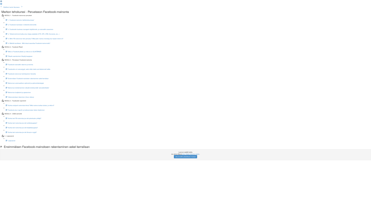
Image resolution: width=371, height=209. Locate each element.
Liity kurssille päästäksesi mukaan (185, 157)
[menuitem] (1, 4)
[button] (1, 2)
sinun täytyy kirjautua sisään (191, 154)
